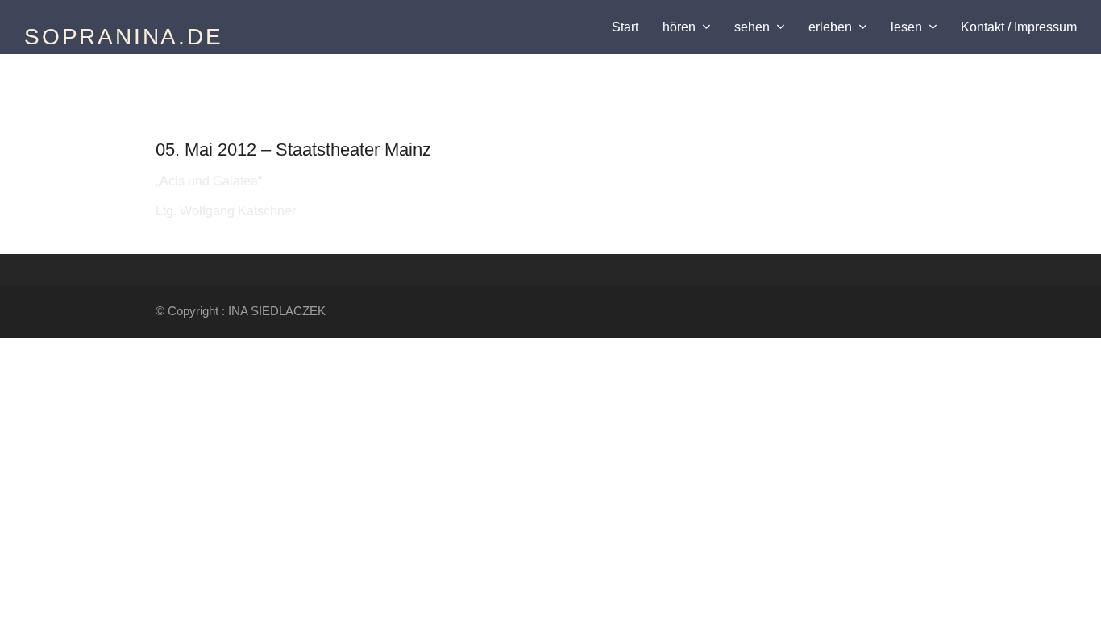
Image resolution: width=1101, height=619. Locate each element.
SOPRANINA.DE (123, 36)
